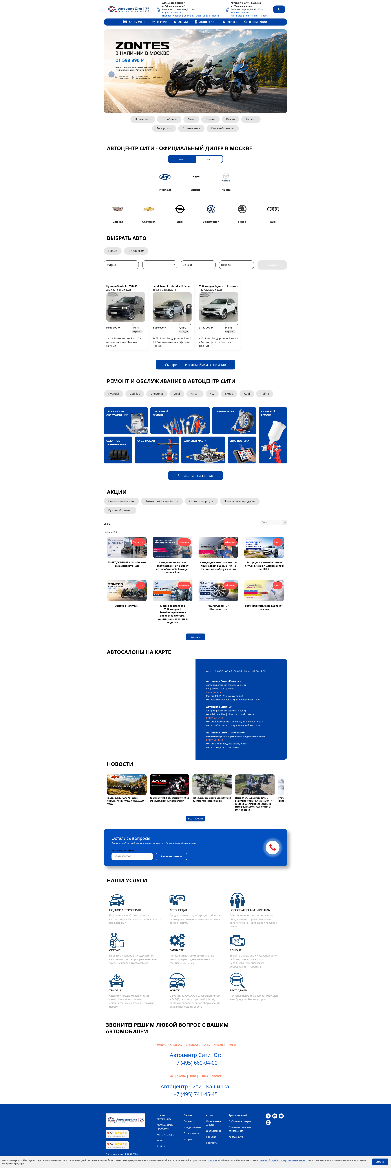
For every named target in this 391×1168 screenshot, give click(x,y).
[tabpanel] (195, 196)
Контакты (211, 1142)
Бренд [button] (107, 523)
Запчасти (189, 1121)
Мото (191, 119)
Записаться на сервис (196, 475)
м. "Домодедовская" (173, 6)
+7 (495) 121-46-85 (171, 12)
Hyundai (166, 15)
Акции (209, 1115)
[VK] (274, 1115)
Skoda (239, 15)
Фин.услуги (164, 128)
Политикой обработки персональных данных (283, 1160)
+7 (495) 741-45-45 (195, 1094)
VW (232, 15)
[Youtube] (281, 1115)
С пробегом (169, 119)
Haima (255, 15)
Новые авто (143, 119)
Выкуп (230, 119)
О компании (213, 1131)
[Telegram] (268, 1115)
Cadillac (177, 15)
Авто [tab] (181, 159)
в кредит (137, 329)
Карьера (211, 1137)
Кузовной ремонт (222, 128)
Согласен (380, 1161)
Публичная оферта (240, 1121)
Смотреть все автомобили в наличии (195, 364)
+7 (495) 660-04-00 (195, 1062)
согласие (212, 1160)
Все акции (195, 636)
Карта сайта (236, 1137)
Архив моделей (238, 1115)
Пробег (216, 15)
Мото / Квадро (165, 1134)
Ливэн (206, 15)
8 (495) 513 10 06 (214, 739)
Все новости (195, 818)
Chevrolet (189, 15)
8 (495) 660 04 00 (214, 717)
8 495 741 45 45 (214, 692)
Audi (247, 15)
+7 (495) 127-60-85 (240, 12)
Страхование (191, 128)
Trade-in (251, 119)
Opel (198, 15)
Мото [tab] (209, 159)
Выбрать (272, 265)
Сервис (210, 119)
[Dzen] (268, 1122)
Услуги (188, 1139)
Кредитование (192, 1127)
